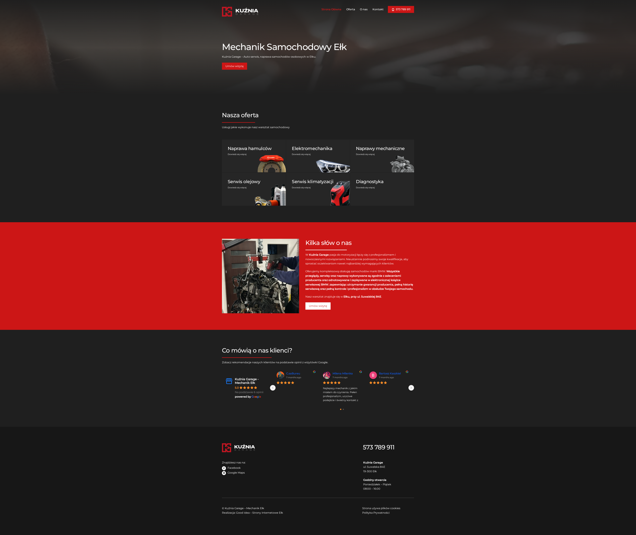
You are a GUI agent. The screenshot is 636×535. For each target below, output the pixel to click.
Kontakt (378, 9)
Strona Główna (331, 9)
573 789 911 (402, 9)
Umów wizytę (234, 66)
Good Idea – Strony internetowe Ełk (259, 512)
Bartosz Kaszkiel (390, 373)
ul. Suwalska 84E (374, 466)
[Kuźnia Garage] (240, 15)
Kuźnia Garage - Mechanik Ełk (247, 381)
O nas (364, 9)
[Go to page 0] (340, 409)
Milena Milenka (343, 373)
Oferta (350, 9)
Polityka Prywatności (376, 512)
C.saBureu (293, 373)
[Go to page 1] (343, 409)
